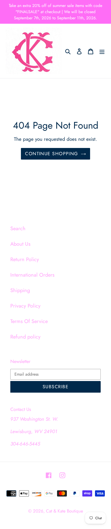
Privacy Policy (25, 306)
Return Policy (24, 259)
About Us (20, 244)
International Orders (32, 275)
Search (18, 228)
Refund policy (25, 337)
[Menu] (102, 51)
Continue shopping (51, 153)
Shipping (20, 290)
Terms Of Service (29, 321)
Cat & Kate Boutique (64, 511)
